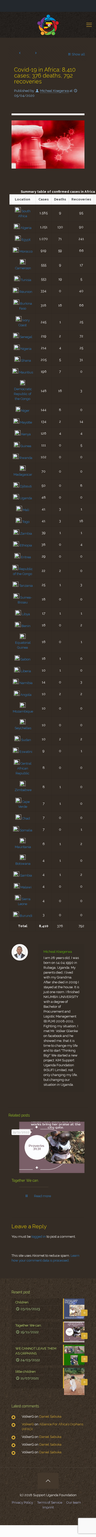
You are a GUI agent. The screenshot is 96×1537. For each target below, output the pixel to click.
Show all (78, 54)
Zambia (26, 533)
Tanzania (26, 586)
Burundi (26, 916)
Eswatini (25, 752)
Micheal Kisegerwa (54, 91)
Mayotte (26, 422)
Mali (26, 510)
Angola (25, 695)
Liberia (26, 671)
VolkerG (28, 1424)
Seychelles (23, 728)
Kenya (26, 434)
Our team (73, 1502)
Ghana (26, 360)
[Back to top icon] (48, 1481)
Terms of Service (49, 1502)
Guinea (25, 446)
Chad (26, 818)
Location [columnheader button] (22, 199)
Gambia (26, 875)
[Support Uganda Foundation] (48, 24)
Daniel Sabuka (50, 1416)
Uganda (26, 498)
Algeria (25, 228)
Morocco (26, 251)
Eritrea (26, 557)
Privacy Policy (22, 1502)
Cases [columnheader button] (43, 199)
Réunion (25, 292)
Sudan (26, 740)
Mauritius (26, 372)
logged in (38, 1236)
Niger (25, 410)
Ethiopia (26, 545)
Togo (25, 522)
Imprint (48, 1507)
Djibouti (26, 486)
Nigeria (25, 349)
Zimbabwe (23, 790)
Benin (26, 626)
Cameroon (23, 268)
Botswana (22, 864)
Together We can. (25, 1180)
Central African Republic (23, 768)
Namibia (26, 683)
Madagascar (23, 474)
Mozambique (23, 711)
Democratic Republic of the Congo (23, 394)
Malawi (25, 887)
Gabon (25, 659)
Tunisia (26, 280)
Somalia (26, 830)
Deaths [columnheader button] (60, 199)
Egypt (26, 240)
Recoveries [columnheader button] (81, 199)
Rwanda (25, 458)
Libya (26, 614)
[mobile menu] (89, 24)
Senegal (26, 337)
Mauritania (23, 847)
